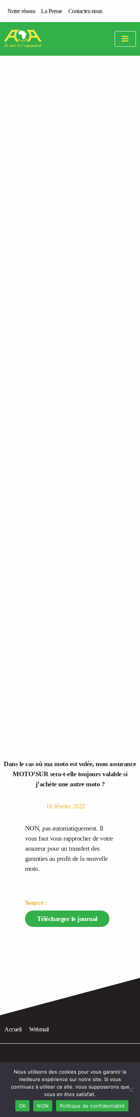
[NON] (130, 1089)
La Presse (51, 11)
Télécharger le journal (67, 918)
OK (22, 1106)
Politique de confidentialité (92, 1106)
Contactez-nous (85, 11)
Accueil (13, 1029)
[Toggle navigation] (125, 39)
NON (43, 1106)
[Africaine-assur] (32, 39)
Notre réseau (21, 11)
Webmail (39, 1029)
